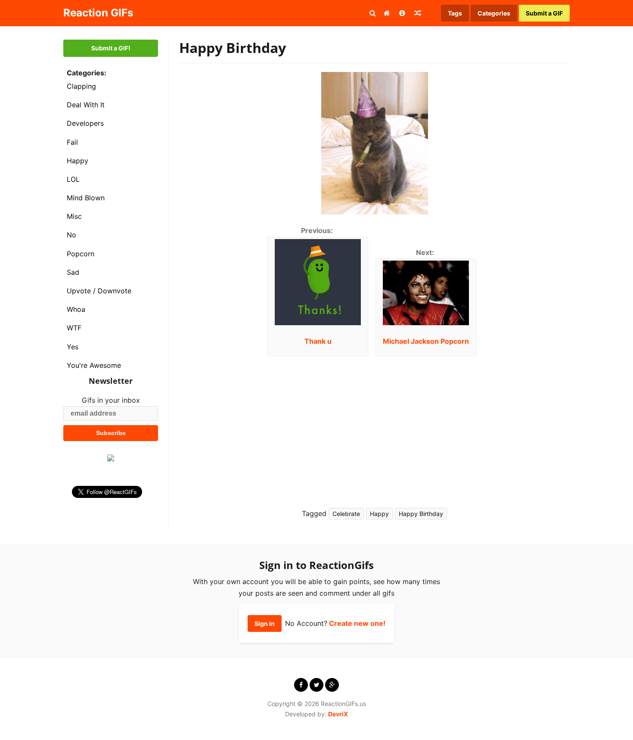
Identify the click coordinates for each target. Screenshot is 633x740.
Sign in (264, 623)
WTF (74, 327)
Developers (85, 123)
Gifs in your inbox (111, 400)
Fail (72, 142)
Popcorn (80, 253)
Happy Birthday (421, 513)
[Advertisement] (467, 425)
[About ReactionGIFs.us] (402, 13)
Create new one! (357, 623)
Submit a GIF (544, 13)
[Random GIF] (418, 13)
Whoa (76, 309)
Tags (455, 13)
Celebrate (346, 513)
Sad (73, 272)
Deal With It (86, 104)
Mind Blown (86, 197)
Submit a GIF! (110, 48)
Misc (74, 216)
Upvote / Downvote (99, 290)
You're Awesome (94, 365)
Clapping (81, 86)
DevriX (338, 714)
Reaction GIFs (98, 12)
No (71, 234)
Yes (72, 346)
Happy (77, 160)
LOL (73, 179)
